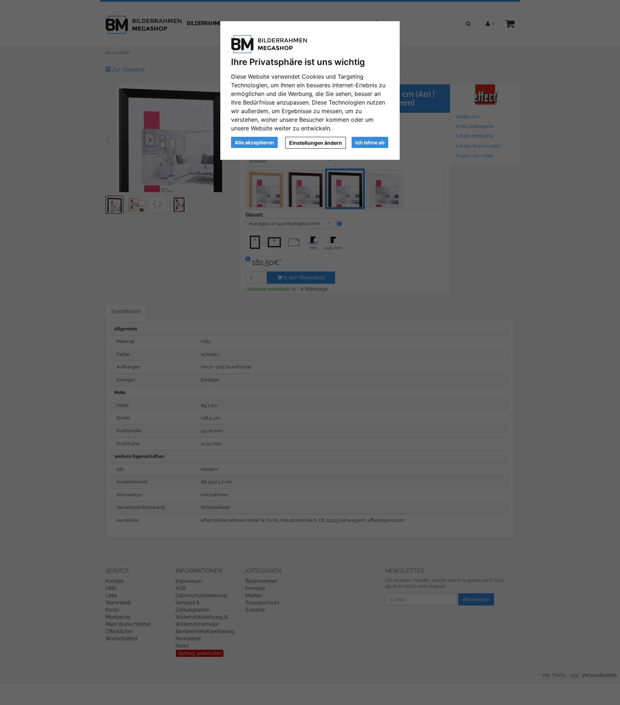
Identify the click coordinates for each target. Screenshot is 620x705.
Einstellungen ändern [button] (315, 143)
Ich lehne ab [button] (370, 142)
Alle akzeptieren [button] (254, 142)
